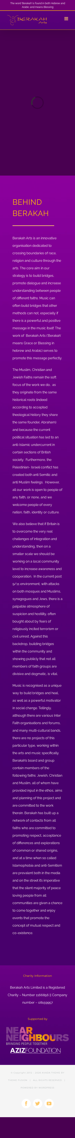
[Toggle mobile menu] (66, 18)
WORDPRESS (46, 1087)
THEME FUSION (17, 1080)
